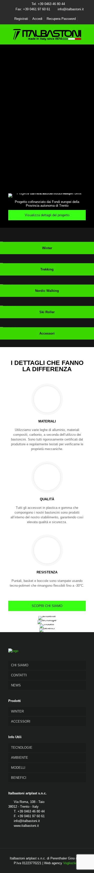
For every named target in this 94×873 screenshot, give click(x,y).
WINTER (17, 711)
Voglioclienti (71, 863)
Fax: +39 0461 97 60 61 (33, 9)
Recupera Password (61, 19)
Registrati (21, 19)
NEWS (16, 685)
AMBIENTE (19, 757)
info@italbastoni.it (71, 9)
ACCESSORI (20, 721)
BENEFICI (18, 778)
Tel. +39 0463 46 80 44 (48, 4)
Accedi (37, 19)
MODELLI (18, 768)
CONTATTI (19, 675)
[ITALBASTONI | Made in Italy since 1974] (47, 34)
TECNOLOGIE (21, 747)
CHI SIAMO (19, 665)
